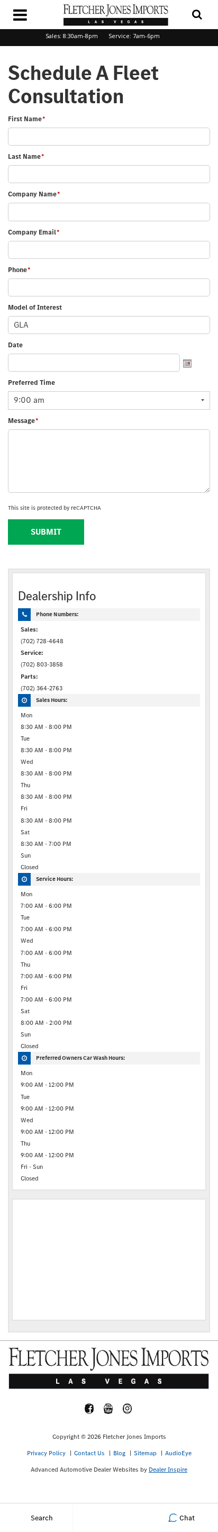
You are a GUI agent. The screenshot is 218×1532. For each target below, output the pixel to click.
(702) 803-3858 (42, 664)
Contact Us (89, 1453)
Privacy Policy (46, 1453)
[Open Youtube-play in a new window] (108, 1409)
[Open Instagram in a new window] (127, 1409)
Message (23, 420)
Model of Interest (35, 307)
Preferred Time (31, 382)
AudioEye (178, 1453)
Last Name (26, 156)
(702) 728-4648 (42, 641)
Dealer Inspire (168, 1469)
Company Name (34, 194)
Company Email (33, 232)
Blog (119, 1453)
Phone (19, 269)
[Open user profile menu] (109, 1517)
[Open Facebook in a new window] (89, 1409)
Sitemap (145, 1453)
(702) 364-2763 (41, 688)
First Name (26, 118)
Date (15, 344)
